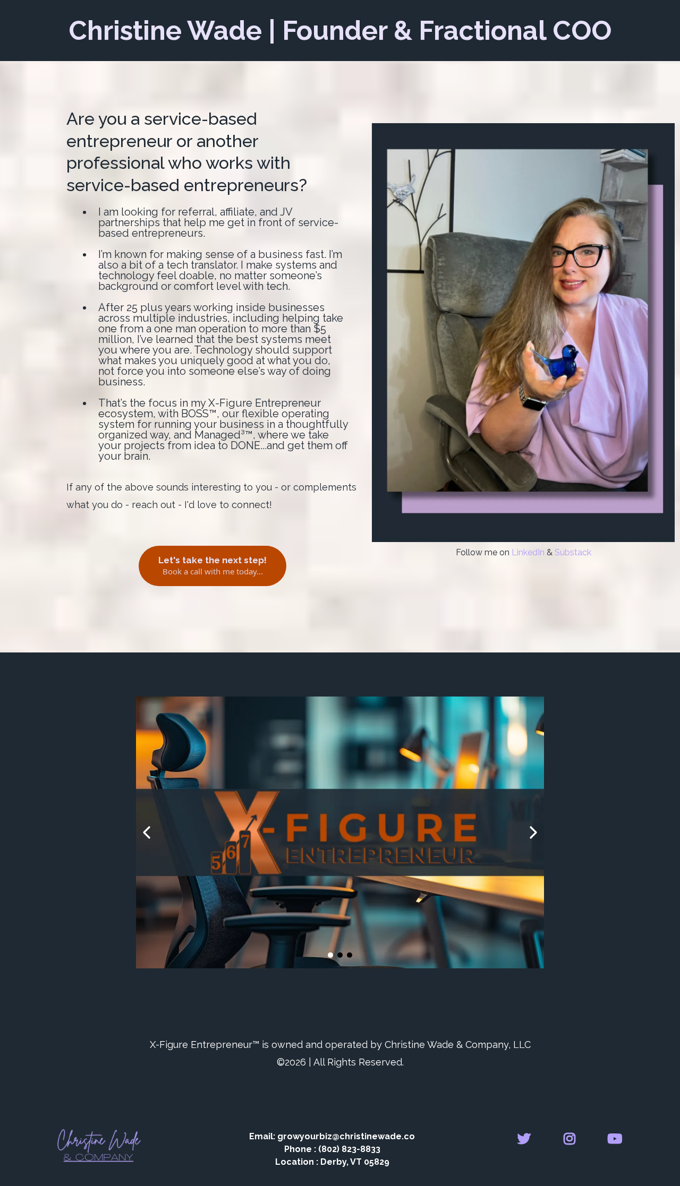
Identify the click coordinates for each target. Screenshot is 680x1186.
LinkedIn (528, 552)
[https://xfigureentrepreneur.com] (340, 832)
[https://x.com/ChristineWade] (526, 1137)
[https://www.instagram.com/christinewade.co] (572, 1137)
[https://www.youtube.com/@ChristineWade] (617, 1137)
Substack (573, 552)
